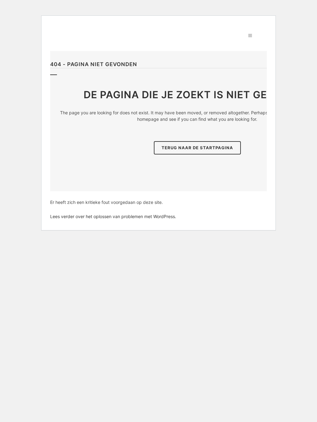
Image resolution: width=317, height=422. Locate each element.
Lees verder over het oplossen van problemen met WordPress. (113, 216)
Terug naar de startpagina (197, 147)
